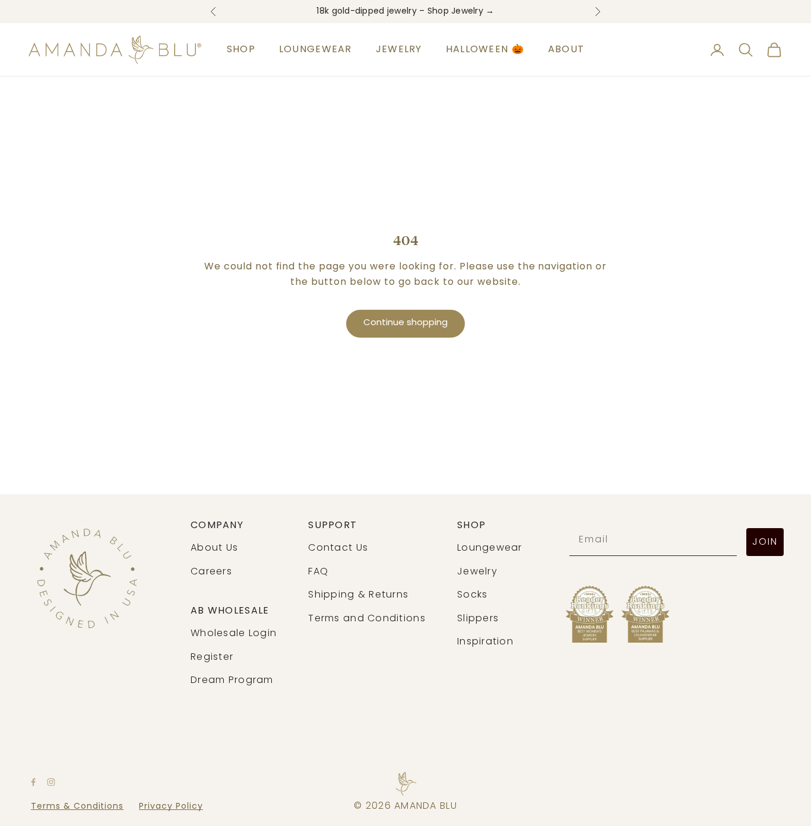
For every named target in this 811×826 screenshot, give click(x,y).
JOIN (765, 542)
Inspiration (485, 642)
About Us (214, 548)
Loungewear (489, 548)
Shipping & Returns (358, 595)
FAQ (318, 572)
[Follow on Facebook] (33, 782)
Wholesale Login (234, 633)
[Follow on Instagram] (51, 782)
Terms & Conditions (77, 807)
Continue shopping (405, 323)
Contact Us (338, 548)
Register (212, 657)
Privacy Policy (170, 807)
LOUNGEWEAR (315, 50)
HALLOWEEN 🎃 (485, 50)
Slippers (478, 619)
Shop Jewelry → (461, 11)
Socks (472, 595)
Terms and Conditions (367, 619)
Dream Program (232, 680)
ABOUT (566, 50)
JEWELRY (399, 50)
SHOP (241, 50)
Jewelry (477, 572)
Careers (211, 572)
